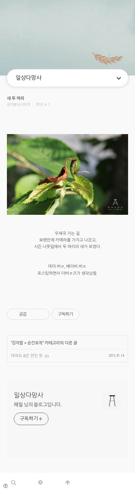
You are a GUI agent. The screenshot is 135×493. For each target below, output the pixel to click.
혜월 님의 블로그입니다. (38, 404)
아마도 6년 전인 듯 (27, 355)
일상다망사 (29, 77)
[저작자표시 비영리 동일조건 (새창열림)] (88, 314)
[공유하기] (33, 314)
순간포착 (35, 343)
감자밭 (17, 343)
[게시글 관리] (41, 314)
